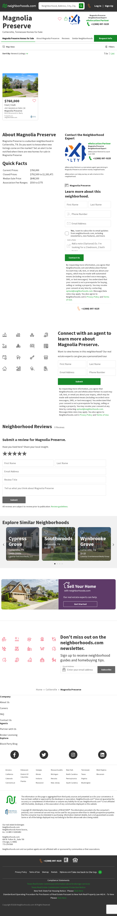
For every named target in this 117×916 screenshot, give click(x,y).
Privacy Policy (93, 296)
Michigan (54, 774)
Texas (83, 774)
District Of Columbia (24, 775)
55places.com (65, 872)
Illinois (38, 774)
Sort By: (6, 53)
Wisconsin (100, 774)
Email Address (79, 223)
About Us (4, 702)
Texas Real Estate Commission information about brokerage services (58, 883)
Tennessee (20, 31)
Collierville (51, 689)
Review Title (10, 479)
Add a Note (71, 240)
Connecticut (10, 783)
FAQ (2, 714)
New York (69, 770)
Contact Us (6, 720)
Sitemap (45, 872)
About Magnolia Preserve (47, 38)
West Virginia (101, 770)
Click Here (78, 890)
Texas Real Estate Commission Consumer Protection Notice (58, 887)
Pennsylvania (71, 778)
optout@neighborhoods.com (79, 291)
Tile (106, 53)
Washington (85, 783)
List (113, 53)
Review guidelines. (59, 506)
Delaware (24, 770)
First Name (72, 204)
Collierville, (8, 31)
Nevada (54, 778)
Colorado (8, 778)
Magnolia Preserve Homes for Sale (18, 38)
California (9, 774)
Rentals (54, 872)
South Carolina (72, 783)
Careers (4, 708)
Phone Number (79, 214)
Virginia (84, 778)
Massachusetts (57, 770)
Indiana (39, 778)
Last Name (96, 204)
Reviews (66, 38)
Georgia (39, 770)
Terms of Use (103, 414)
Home (39, 689)
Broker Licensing (9, 734)
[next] (35, 85)
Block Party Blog (9, 743)
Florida (23, 781)
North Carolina (72, 774)
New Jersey (55, 783)
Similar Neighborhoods (82, 38)
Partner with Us (8, 728)
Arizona (8, 770)
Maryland (39, 783)
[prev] (5, 85)
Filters (112, 46)
